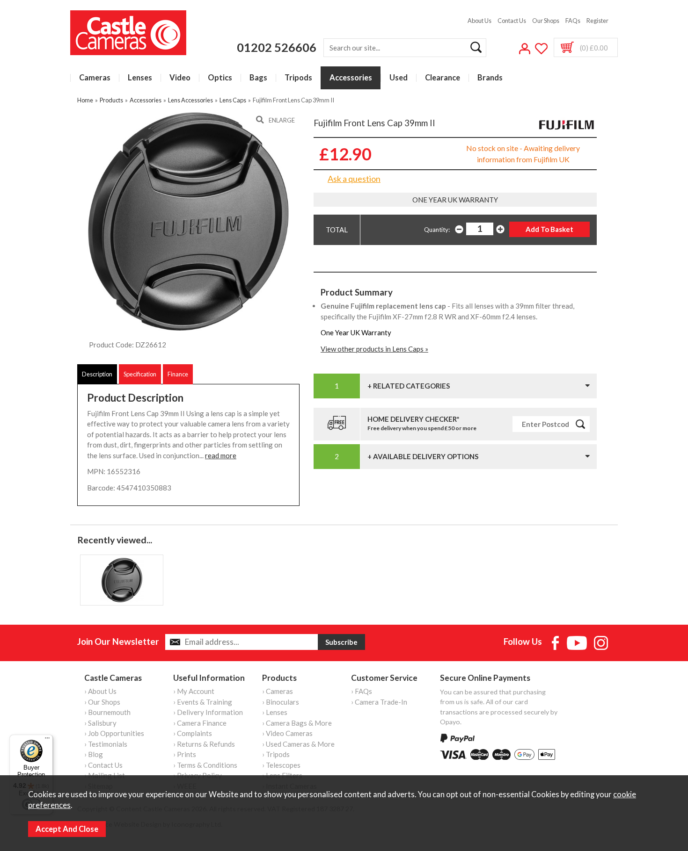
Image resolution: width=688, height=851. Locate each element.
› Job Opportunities (114, 733)
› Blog (93, 754)
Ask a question (354, 178)
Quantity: (437, 229)
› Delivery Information (208, 712)
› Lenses (274, 712)
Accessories (350, 78)
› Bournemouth (107, 712)
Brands (490, 78)
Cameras (94, 78)
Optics (220, 78)
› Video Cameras (287, 733)
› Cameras (277, 691)
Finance (178, 374)
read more (220, 455)
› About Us (100, 691)
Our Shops (545, 20)
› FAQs (361, 691)
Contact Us (512, 20)
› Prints (184, 754)
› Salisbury (100, 723)
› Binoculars (280, 702)
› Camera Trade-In (379, 702)
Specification (140, 374)
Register (597, 20)
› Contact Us (103, 765)
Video (179, 78)
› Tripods (276, 754)
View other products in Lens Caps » (374, 349)
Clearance (442, 78)
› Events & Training (202, 702)
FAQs (572, 20)
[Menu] (47, 740)
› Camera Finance (200, 723)
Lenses (140, 78)
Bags (258, 78)
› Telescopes (281, 765)
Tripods (298, 78)
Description (97, 374)
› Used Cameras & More (298, 744)
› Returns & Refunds (204, 744)
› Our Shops (102, 702)
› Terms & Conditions (205, 765)
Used (398, 78)
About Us (479, 20)
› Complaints (192, 733)
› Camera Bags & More (297, 723)
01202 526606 (276, 47)
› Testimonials (105, 744)
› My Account (193, 691)
